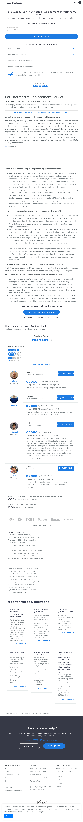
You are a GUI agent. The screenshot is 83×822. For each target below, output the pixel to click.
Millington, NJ (34, 590)
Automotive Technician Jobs (66, 768)
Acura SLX (11, 587)
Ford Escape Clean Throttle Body (19, 535)
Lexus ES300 (12, 592)
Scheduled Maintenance (14, 791)
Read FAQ (28, 746)
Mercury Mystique (14, 582)
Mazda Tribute (13, 584)
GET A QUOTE (54, 746)
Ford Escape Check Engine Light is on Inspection (25, 550)
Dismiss (8, 816)
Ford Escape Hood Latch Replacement (21, 545)
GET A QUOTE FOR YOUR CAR (41, 312)
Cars (6, 784)
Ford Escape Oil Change (16, 543)
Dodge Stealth (13, 571)
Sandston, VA (29, 592)
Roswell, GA (28, 579)
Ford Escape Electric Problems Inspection (22, 548)
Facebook (59, 780)
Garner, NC (26, 587)
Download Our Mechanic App (67, 771)
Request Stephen (65, 398)
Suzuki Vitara (12, 577)
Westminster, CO (30, 574)
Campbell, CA (30, 571)
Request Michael (65, 424)
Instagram (60, 789)
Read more (18, 643)
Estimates (9, 787)
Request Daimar (66, 374)
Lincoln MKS (12, 574)
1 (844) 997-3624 (31, 740)
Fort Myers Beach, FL (32, 577)
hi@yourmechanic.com (48, 740)
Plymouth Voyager (14, 590)
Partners (8, 794)
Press (7, 771)
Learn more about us (41, 526)
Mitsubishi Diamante (15, 569)
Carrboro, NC (30, 584)
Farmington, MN (34, 582)
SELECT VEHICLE (41, 36)
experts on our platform (24, 508)
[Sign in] (79, 2)
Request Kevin (66, 468)
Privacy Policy (35, 775)
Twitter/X (59, 786)
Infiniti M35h (12, 579)
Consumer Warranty (38, 768)
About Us (8, 768)
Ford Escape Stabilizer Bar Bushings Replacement (25, 558)
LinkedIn (59, 783)
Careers (8, 778)
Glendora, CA (34, 569)
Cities (7, 781)
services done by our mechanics (26, 499)
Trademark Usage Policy (39, 778)
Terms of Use (35, 781)
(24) (48, 86)
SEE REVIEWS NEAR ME (42, 365)
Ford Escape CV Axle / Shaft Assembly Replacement (26, 553)
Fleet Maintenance (12, 775)
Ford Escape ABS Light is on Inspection (22, 540)
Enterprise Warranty (38, 771)
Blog (7, 797)
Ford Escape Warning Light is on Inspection (23, 537)
